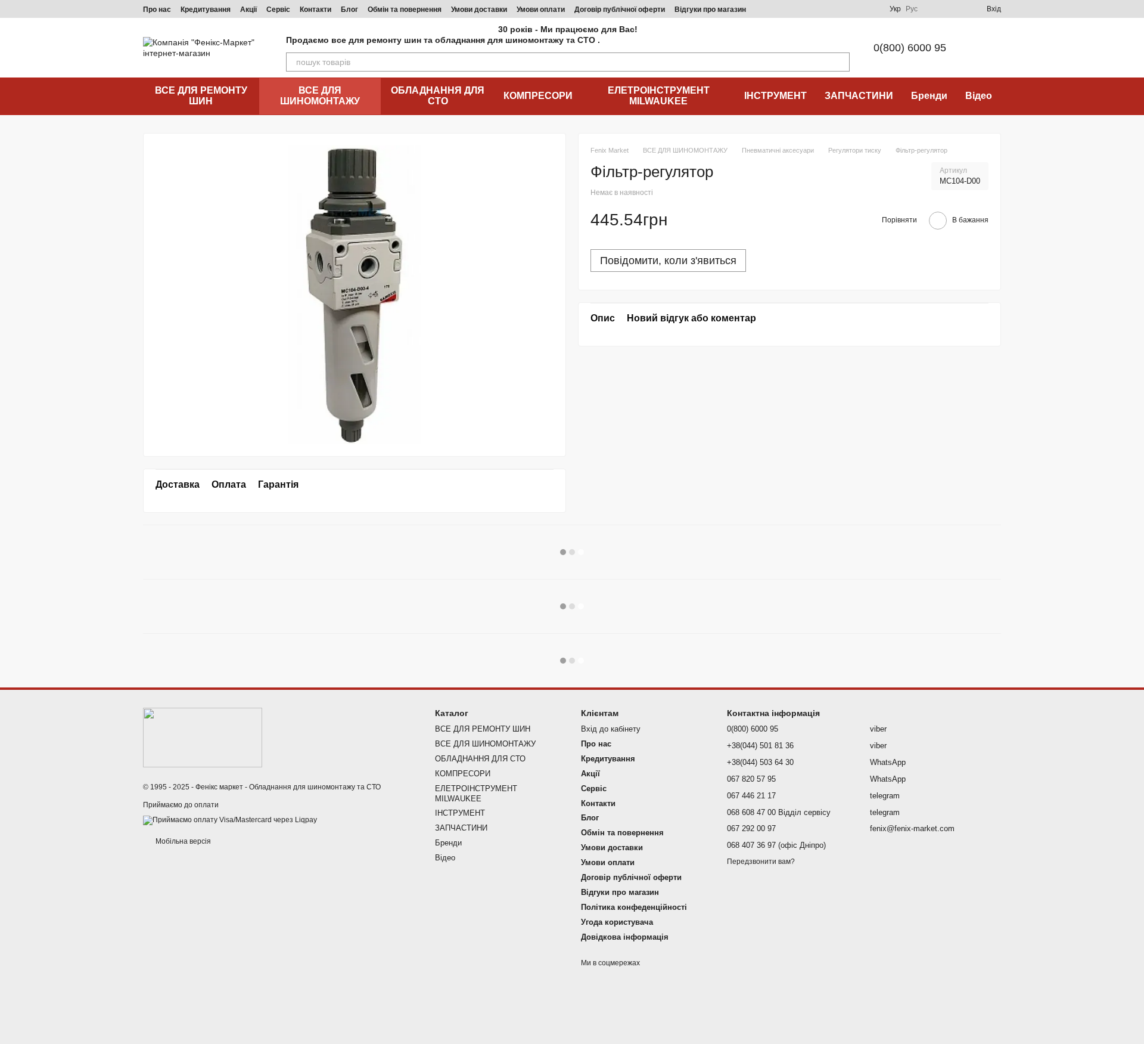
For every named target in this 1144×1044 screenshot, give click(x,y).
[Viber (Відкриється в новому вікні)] (842, 9)
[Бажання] (955, 9)
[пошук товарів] (840, 62)
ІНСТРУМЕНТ (775, 96)
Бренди (929, 96)
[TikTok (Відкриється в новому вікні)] (799, 9)
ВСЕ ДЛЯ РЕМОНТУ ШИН (201, 95)
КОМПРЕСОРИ (538, 96)
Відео (978, 96)
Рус (912, 9)
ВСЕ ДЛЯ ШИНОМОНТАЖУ (320, 95)
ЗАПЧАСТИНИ (859, 96)
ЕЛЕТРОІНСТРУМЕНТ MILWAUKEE (659, 95)
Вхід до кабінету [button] (611, 728)
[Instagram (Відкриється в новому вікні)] (784, 9)
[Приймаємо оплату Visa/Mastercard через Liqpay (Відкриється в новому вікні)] (230, 820)
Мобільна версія (182, 841)
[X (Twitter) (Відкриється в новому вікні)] (856, 9)
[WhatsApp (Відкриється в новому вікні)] (870, 9)
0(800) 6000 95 (909, 47)
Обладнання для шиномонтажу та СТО (315, 787)
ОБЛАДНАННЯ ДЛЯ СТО (437, 95)
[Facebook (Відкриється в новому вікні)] (813, 9)
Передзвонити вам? (761, 861)
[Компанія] (202, 737)
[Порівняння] (934, 9)
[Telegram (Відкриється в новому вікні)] (827, 9)
